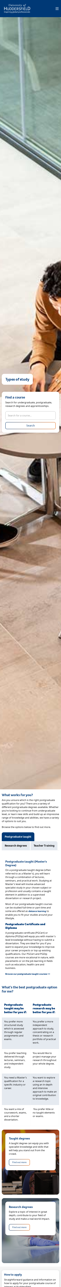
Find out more (19, 1162)
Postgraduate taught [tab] (18, 837)
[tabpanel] (30, 918)
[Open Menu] (57, 8)
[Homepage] (17, 8)
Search (30, 426)
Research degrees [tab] (16, 846)
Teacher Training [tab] (44, 846)
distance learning (37, 911)
